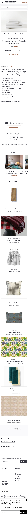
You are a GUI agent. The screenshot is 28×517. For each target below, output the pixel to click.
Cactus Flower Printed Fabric (14, 362)
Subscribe (23, 512)
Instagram (19, 474)
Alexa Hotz (14, 175)
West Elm (16, 46)
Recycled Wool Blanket (14, 240)
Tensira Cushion (14, 303)
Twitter (18, 478)
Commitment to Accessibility (5, 481)
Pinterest (18, 471)
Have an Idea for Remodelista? (5, 484)
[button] (20, 2)
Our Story (4, 471)
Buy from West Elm (13, 54)
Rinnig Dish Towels (14, 272)
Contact (3, 473)
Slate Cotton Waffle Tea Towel (14, 209)
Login (25, 2)
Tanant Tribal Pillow (14, 332)
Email (18, 480)
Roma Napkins (14, 391)
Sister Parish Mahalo (14, 420)
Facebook (18, 476)
